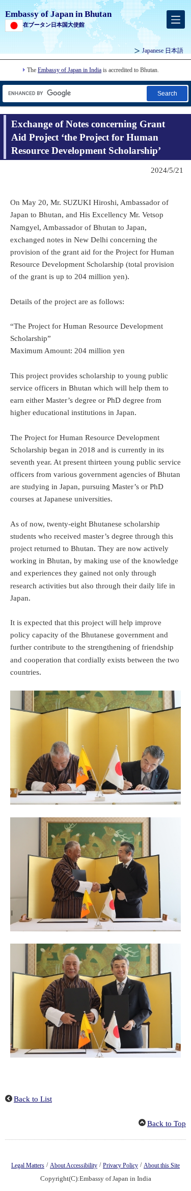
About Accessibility (73, 1165)
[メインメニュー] (176, 19)
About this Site (162, 1165)
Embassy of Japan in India (69, 70)
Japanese (162, 50)
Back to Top (166, 1123)
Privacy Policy (120, 1165)
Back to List (33, 1099)
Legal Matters (27, 1165)
